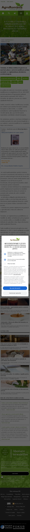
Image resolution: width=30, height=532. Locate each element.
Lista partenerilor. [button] (17, 274)
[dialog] (15, 266)
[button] (15, 264)
